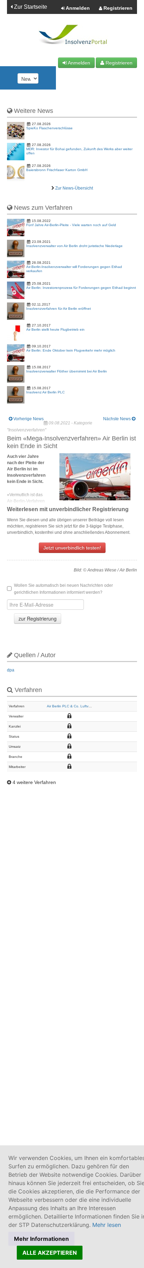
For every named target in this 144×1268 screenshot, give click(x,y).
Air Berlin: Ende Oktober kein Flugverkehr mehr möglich (70, 350)
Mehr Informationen (41, 1238)
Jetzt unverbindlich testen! (72, 548)
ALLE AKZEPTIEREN (49, 1252)
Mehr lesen (106, 1224)
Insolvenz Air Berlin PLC (45, 392)
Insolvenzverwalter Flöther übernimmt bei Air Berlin (66, 371)
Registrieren (117, 8)
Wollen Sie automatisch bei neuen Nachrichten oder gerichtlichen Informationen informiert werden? (63, 589)
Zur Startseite (30, 7)
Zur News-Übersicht (74, 188)
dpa (10, 670)
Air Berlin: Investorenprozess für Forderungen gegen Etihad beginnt (81, 288)
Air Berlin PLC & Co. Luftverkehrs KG (77, 706)
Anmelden (77, 8)
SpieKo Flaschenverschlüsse (49, 128)
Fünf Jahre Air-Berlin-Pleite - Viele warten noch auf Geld (71, 225)
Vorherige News (28, 418)
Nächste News (117, 418)
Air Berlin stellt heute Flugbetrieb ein (55, 329)
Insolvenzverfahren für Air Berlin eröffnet (58, 308)
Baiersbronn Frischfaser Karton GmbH (56, 170)
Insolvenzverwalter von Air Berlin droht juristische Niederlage (74, 246)
